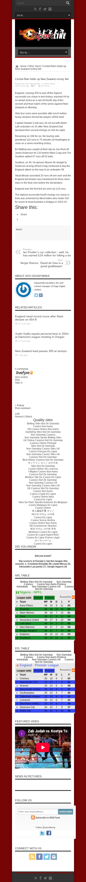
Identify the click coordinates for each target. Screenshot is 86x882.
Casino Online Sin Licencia (43, 468)
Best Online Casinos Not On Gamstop (43, 459)
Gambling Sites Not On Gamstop (43, 432)
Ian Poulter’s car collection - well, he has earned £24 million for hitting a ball (47, 252)
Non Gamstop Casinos (43, 434)
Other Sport (34, 66)
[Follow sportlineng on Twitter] (42, 833)
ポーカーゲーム (43, 540)
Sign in (19, 382)
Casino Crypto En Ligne (43, 494)
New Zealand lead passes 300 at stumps (41, 351)
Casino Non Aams (43, 426)
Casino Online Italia (43, 496)
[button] (43, 405)
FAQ (17, 380)
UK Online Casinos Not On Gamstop (43, 440)
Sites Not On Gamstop (43, 445)
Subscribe (65, 811)
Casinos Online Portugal (43, 443)
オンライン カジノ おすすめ (43, 462)
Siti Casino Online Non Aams (43, 429)
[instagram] (50, 9)
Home (23, 66)
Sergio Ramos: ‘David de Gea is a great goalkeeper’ (41, 263)
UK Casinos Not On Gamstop (43, 488)
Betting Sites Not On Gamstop (43, 423)
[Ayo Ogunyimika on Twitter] (36, 295)
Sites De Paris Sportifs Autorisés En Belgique (43, 502)
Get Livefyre (21, 377)
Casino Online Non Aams (43, 523)
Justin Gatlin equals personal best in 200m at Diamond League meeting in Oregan (42, 335)
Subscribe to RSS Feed (48, 817)
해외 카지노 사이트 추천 (43, 528)
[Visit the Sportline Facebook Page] (48, 833)
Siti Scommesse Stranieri (43, 525)
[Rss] (35, 9)
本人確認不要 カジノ (43, 510)
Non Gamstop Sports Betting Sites (43, 437)
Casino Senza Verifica (43, 520)
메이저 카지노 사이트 (43, 514)
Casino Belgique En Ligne (43, 505)
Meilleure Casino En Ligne (43, 532)
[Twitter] (45, 9)
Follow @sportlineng (45, 827)
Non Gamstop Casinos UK (43, 482)
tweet (19, 229)
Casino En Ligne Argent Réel (43, 534)
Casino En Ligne (43, 499)
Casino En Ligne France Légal (43, 537)
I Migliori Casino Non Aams (43, 471)
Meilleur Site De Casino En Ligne (43, 477)
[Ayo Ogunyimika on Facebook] (41, 295)
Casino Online (43, 507)
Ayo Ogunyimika (32, 84)
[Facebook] (40, 9)
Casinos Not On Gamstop (43, 457)
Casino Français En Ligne (43, 451)
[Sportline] (43, 40)
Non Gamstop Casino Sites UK (43, 448)
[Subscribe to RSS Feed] (33, 817)
